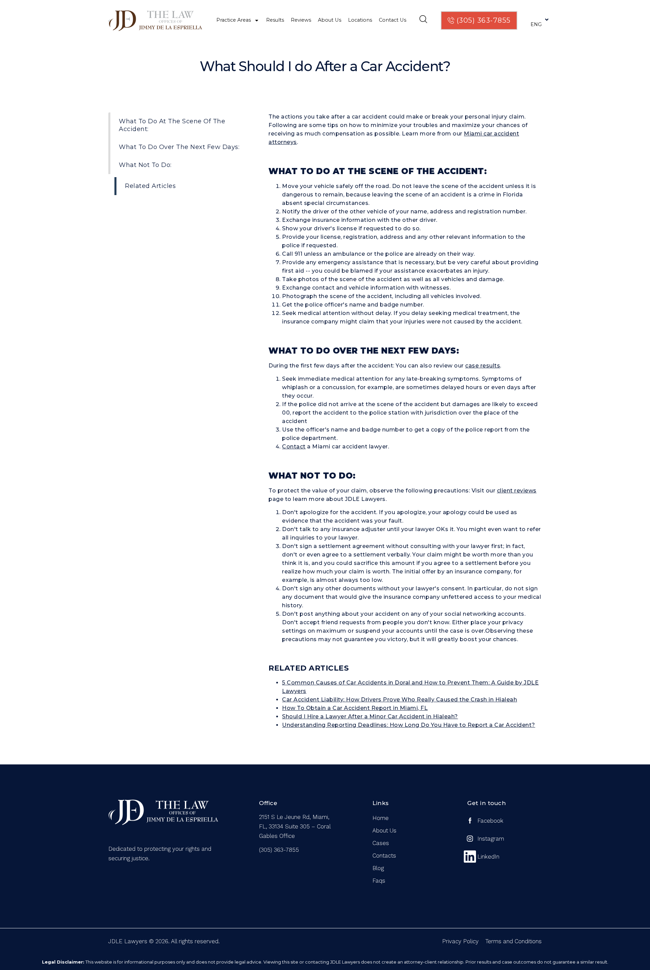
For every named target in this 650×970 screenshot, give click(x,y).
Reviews (301, 20)
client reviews (517, 490)
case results (482, 365)
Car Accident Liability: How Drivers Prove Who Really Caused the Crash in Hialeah (399, 699)
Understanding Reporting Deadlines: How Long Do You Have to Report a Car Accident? (408, 725)
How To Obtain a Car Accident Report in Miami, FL (355, 708)
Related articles (150, 186)
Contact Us (392, 20)
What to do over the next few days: (179, 147)
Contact (294, 446)
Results (275, 20)
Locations (360, 20)
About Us (329, 20)
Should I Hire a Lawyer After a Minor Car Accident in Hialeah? (370, 716)
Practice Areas (233, 20)
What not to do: (145, 165)
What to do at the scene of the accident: (172, 125)
